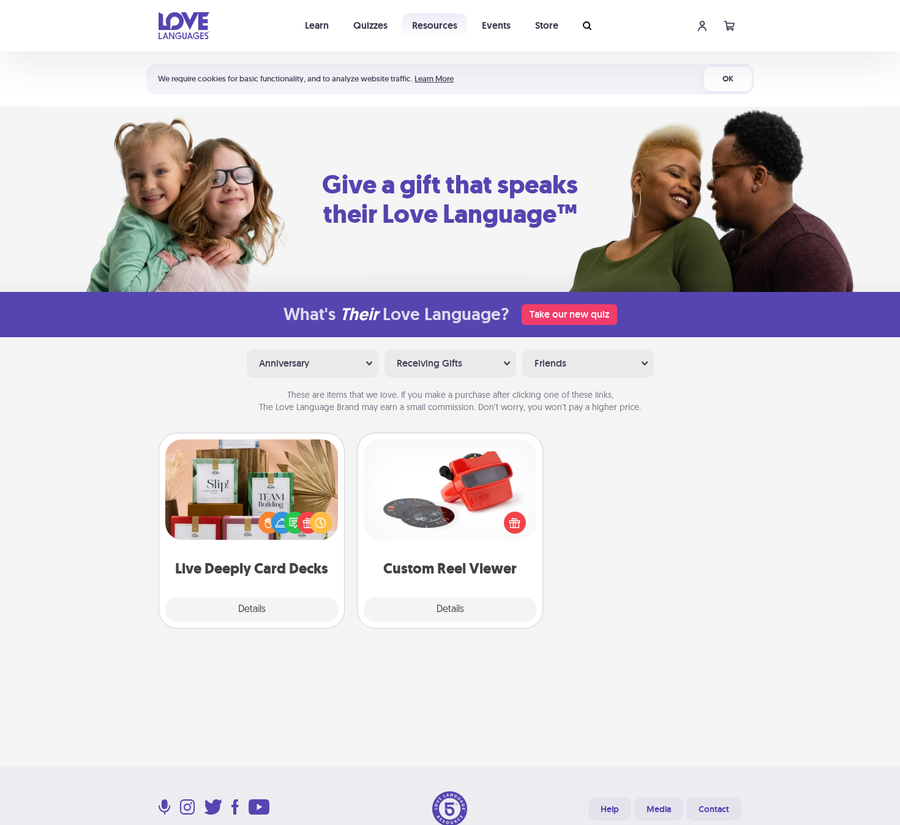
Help (610, 809)
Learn (317, 25)
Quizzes (370, 25)
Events (496, 25)
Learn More (434, 78)
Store (546, 25)
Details (252, 609)
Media (659, 809)
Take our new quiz (569, 314)
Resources (434, 25)
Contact (714, 809)
